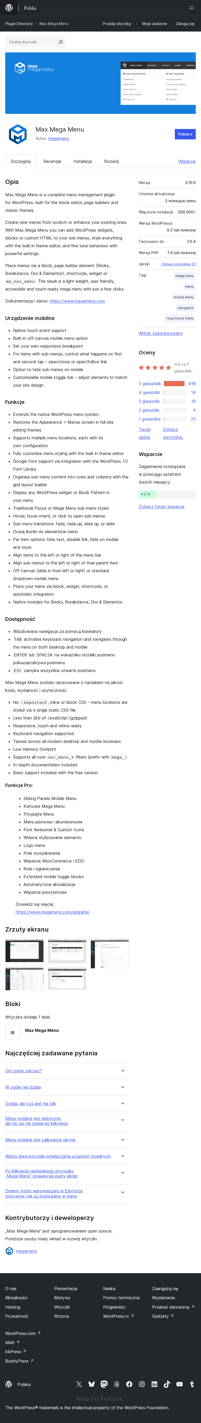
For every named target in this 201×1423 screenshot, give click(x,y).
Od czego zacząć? (23, 1070)
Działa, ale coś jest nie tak (30, 1103)
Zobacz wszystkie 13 (178, 264)
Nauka (109, 1288)
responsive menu (180, 318)
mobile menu (184, 297)
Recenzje (52, 161)
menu (189, 286)
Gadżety (163, 1316)
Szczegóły (21, 161)
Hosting (12, 1307)
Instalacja (83, 161)
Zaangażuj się (165, 1288)
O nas (10, 1288)
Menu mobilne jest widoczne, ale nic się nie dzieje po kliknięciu (36, 1121)
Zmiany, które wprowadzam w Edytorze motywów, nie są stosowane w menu (44, 1193)
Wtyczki (62, 1307)
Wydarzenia (163, 1297)
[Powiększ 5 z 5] (122, 945)
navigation (186, 308)
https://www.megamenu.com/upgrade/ (53, 912)
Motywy (62, 1297)
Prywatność (17, 1316)
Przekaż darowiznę (173, 1307)
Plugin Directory (19, 23)
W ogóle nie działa (23, 1087)
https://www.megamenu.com (77, 301)
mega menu (184, 276)
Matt (12, 1342)
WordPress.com (23, 1333)
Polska (24, 1384)
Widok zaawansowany (161, 333)
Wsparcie (187, 161)
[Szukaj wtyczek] (60, 42)
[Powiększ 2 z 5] (36, 973)
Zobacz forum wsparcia (161, 506)
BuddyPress (19, 1361)
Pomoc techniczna (121, 1297)
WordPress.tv (118, 1316)
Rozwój (111, 161)
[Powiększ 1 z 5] (36, 945)
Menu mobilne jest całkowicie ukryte (40, 1139)
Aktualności (16, 1297)
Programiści (114, 1307)
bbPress (15, 1351)
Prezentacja (65, 1288)
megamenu (58, 138)
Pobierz (185, 134)
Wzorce (61, 1316)
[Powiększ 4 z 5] (79, 974)
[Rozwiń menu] (192, 8)
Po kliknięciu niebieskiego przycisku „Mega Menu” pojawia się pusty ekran (41, 1174)
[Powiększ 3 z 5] (79, 945)
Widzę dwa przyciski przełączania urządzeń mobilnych (58, 1156)
